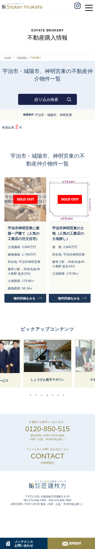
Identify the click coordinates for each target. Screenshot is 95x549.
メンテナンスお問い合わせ (24, 543)
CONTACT (48, 456)
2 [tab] (37, 395)
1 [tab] (31, 395)
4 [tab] (48, 395)
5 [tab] (53, 395)
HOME (7, 57)
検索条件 (28, 114)
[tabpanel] (47, 363)
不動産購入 (22, 57)
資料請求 (75, 543)
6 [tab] (59, 395)
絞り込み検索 (46, 99)
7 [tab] (65, 395)
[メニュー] (90, 5)
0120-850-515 (47, 429)
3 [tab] (42, 395)
